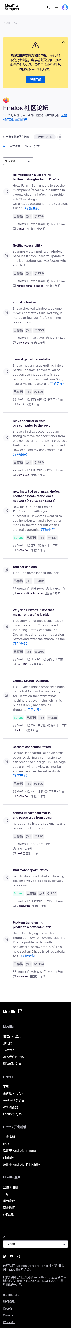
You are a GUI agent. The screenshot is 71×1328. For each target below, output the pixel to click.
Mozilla (12, 1012)
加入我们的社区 (13, 1057)
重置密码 (9, 1201)
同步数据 (9, 1208)
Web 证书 (37, 791)
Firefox (21, 224)
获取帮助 (9, 1215)
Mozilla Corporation (30, 1266)
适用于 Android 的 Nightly (21, 1164)
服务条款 (9, 1301)
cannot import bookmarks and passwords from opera (32, 815)
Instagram (18, 1256)
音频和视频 (37, 338)
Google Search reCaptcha (31, 681)
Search (49, 7)
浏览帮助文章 (12, 1064)
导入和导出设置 (40, 844)
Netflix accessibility (27, 245)
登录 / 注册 (10, 1187)
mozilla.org (11, 1295)
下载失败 (36, 901)
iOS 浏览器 (10, 1107)
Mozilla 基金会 (19, 1269)
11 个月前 (39, 229)
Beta (6, 1144)
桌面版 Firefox (13, 1093)
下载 (6, 1087)
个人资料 (36, 659)
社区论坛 (11, 23)
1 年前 (56, 285)
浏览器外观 (37, 588)
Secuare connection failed (32, 747)
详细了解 (35, 79)
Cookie (8, 1315)
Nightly (8, 1157)
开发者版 (9, 1137)
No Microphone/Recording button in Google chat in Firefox (36, 177)
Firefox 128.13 (45, 137)
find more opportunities (30, 870)
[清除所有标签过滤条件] (59, 137)
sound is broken (24, 302)
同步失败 (36, 470)
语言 (5, 1237)
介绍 (6, 1194)
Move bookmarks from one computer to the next (31, 423)
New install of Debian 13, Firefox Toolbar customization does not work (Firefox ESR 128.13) (36, 496)
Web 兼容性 (38, 224)
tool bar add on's (25, 567)
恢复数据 (36, 971)
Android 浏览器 (14, 1100)
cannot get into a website (31, 359)
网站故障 (36, 399)
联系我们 (9, 1322)
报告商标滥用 (12, 1036)
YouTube (11, 1256)
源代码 (7, 1043)
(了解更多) (32, 208)
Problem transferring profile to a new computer (32, 925)
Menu (57, 7)
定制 (34, 545)
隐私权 (7, 1308)
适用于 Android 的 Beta (19, 1151)
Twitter (8, 1050)
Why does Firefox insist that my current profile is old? (33, 612)
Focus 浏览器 (12, 1114)
